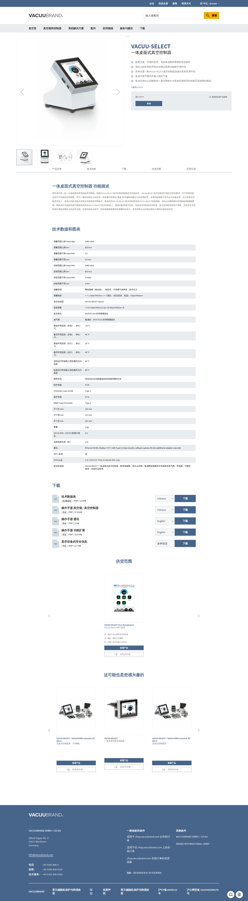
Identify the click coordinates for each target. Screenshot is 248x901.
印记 (91, 891)
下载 (142, 28)
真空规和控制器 (52, 28)
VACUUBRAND (36, 891)
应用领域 (108, 28)
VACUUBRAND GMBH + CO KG (192, 836)
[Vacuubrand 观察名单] (239, 894)
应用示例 (191, 168)
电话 (31, 864)
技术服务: (34, 874)
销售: (32, 869)
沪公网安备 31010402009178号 (202, 891)
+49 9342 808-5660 (52, 874)
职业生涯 (163, 3)
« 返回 (127, 36)
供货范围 (156, 168)
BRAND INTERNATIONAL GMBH (193, 843)
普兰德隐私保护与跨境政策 (66, 891)
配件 (93, 28)
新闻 (175, 3)
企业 (152, 3)
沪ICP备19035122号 (167, 891)
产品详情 (56, 168)
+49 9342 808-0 (50, 864)
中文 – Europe (210, 3)
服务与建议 (126, 28)
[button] (22, 91)
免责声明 (107, 891)
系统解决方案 (76, 28)
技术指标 (91, 168)
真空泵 (32, 28)
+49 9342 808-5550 (52, 869)
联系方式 (186, 3)
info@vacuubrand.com (41, 854)
